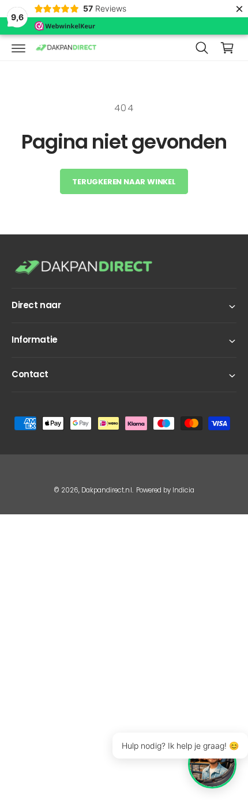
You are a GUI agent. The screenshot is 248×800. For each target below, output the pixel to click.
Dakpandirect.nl (106, 490)
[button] (18, 47)
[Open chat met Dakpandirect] (212, 764)
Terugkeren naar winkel (124, 181)
